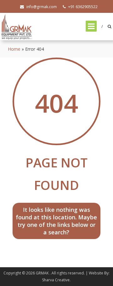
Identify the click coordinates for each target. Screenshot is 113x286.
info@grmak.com (41, 6)
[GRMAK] (17, 26)
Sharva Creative (56, 280)
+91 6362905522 (83, 6)
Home (14, 49)
